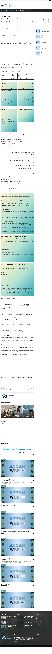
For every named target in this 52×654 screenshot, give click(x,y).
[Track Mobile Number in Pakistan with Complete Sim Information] (17, 547)
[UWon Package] (38, 48)
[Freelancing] (17, 411)
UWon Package (15, 34)
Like (38, 19)
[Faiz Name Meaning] (38, 53)
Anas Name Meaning (5, 558)
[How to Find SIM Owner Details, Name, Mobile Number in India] (17, 468)
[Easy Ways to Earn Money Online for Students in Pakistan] (28, 411)
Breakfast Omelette (22, 117)
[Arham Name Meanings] (17, 600)
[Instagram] (46, 0)
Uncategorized (3, 476)
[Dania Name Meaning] (38, 42)
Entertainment (3, 528)
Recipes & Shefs (6, 16)
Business (6, 414)
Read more (3, 459)
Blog (28, 414)
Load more (42, 57)
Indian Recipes (19, 377)
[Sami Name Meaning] (38, 36)
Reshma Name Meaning (6, 29)
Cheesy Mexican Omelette (23, 119)
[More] (26, 25)
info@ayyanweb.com (21, 641)
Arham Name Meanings (6, 584)
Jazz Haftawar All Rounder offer (6, 389)
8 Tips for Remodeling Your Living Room (11, 617)
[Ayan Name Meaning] (17, 495)
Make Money (17, 415)
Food (4, 14)
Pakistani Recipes (29, 377)
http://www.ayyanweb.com (12, 395)
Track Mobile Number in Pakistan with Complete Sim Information (15, 532)
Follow (43, 19)
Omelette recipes (24, 377)
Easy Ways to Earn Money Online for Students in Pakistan (11, 626)
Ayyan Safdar (5, 21)
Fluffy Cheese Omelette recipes (12, 377)
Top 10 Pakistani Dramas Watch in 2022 (9, 505)
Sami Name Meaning (17, 29)
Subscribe (48, 19)
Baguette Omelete (21, 112)
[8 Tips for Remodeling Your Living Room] (6, 411)
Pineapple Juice (31, 389)
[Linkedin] (42, 638)
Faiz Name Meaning (44, 53)
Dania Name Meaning (5, 34)
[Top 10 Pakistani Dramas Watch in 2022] (17, 521)
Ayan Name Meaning (5, 479)
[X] (48, 0)
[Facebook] (45, 0)
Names (2, 502)
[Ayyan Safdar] (2, 21)
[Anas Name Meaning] (17, 574)
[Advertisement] (31, 4)
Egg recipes (5, 377)
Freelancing (17, 416)
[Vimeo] (49, 0)
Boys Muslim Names (3, 585)
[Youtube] (50, 0)
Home (2, 14)
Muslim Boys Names (3, 480)
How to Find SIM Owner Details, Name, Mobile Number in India (14, 453)
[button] (49, 10)
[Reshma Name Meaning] (38, 31)
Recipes (3, 378)
